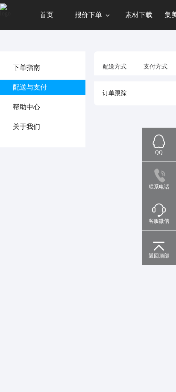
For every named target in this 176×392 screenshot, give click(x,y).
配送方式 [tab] (114, 66)
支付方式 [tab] (155, 66)
